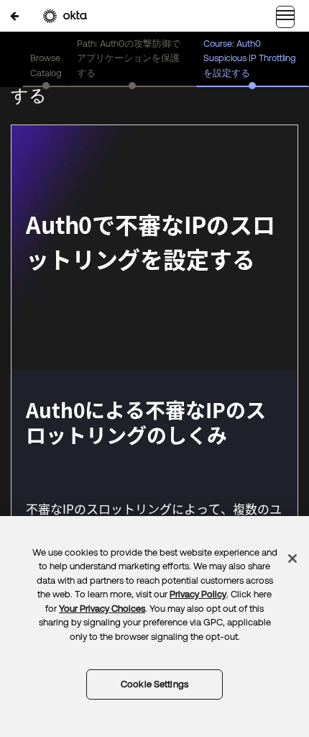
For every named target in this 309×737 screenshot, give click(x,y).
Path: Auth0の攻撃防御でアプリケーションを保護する (128, 58)
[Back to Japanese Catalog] (14, 15)
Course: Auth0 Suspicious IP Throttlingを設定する (249, 58)
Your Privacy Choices (102, 608)
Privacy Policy (198, 594)
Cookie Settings (154, 684)
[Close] (292, 558)
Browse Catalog (46, 65)
